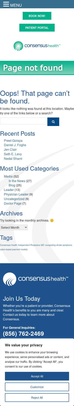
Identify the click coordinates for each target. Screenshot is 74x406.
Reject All (37, 397)
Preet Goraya (13, 140)
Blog (12, 185)
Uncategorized (14, 198)
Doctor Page (13, 203)
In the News (17, 181)
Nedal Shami (13, 158)
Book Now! (37, 16)
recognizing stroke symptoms (58, 244)
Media (8, 176)
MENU (16, 5)
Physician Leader (16, 194)
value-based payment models (13, 249)
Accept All (37, 376)
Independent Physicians (29, 244)
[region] (37, 372)
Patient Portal (37, 28)
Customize (37, 387)
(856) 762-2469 (23, 333)
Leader (9, 189)
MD (42, 244)
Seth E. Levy (13, 154)
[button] (6, 4)
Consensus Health (8, 244)
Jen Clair (10, 149)
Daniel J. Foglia (15, 145)
